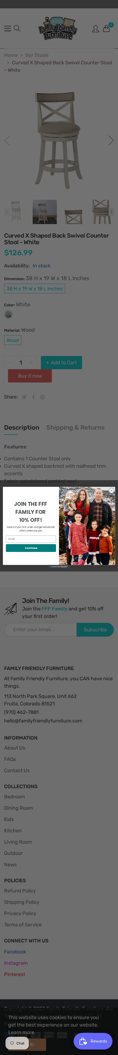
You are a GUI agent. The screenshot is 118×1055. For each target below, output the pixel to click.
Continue (31, 547)
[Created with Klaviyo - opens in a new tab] (59, 566)
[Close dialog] (111, 490)
